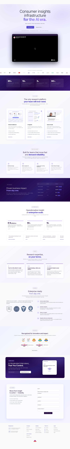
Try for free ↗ (30, 27)
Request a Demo (29, 437)
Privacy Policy (56, 429)
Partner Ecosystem (29, 429)
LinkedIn (47, 427)
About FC (28, 427)
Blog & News (37, 429)
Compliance (55, 427)
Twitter (47, 429)
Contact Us (28, 435)
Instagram (47, 432)
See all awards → (35, 350)
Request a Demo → (39, 27)
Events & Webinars (38, 427)
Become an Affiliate (38, 432)
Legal (54, 432)
